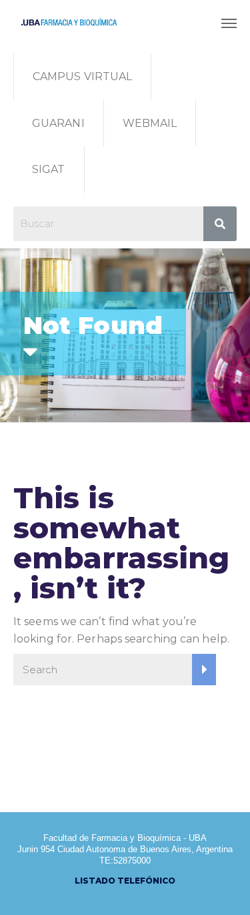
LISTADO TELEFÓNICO (125, 881)
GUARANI (58, 123)
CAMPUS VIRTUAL (82, 76)
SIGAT (48, 169)
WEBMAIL (150, 123)
